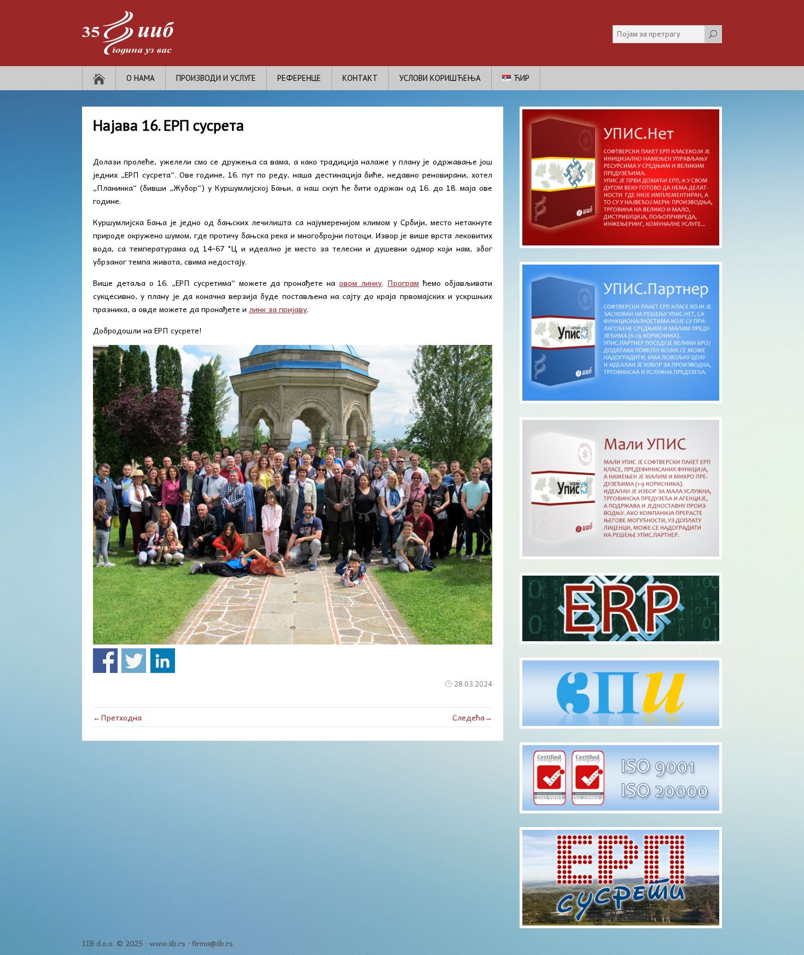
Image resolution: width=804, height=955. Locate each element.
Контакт (360, 78)
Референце (299, 78)
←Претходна (117, 717)
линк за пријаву (278, 309)
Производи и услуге (216, 78)
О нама (140, 78)
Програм (403, 283)
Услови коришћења (440, 78)
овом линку (360, 283)
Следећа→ (472, 717)
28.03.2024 (473, 683)
